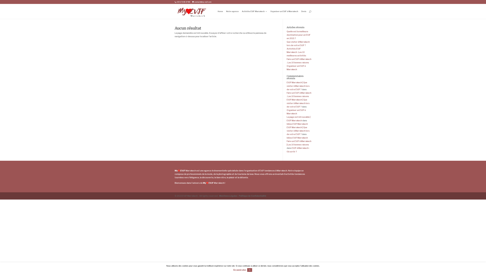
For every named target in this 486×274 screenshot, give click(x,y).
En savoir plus (239, 270)
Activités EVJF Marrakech (253, 11)
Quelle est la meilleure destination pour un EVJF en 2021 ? (298, 35)
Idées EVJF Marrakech (297, 124)
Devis (303, 11)
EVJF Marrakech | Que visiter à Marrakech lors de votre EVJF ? (298, 86)
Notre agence (232, 11)
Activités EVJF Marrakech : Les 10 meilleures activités (296, 52)
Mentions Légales (228, 196)
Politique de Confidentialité (252, 196)
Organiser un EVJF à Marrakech (284, 11)
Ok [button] (250, 270)
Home (220, 11)
